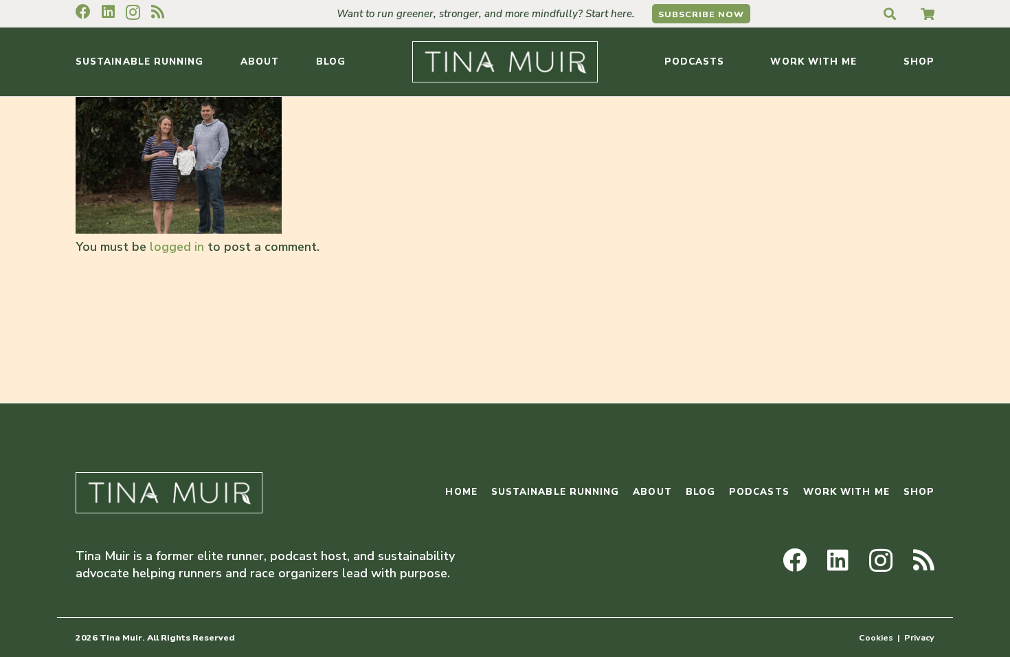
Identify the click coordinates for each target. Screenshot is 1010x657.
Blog (700, 491)
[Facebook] (83, 11)
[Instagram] (133, 12)
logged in (177, 246)
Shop (919, 491)
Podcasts (759, 491)
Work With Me (846, 491)
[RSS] (157, 11)
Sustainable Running (555, 491)
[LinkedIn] (108, 11)
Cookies (876, 637)
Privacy (919, 637)
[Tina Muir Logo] (505, 61)
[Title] (927, 14)
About (652, 491)
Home (461, 491)
